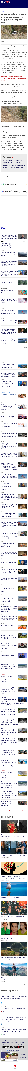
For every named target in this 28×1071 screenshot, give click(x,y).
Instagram (24, 191)
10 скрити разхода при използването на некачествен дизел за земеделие (13, 958)
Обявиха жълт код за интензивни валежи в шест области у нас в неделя (8, 678)
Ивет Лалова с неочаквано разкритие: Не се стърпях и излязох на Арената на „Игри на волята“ (11, 763)
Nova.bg (16, 1042)
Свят (3, 228)
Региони (17, 6)
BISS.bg (10, 1041)
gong (4, 1034)
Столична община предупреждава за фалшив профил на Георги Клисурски (7, 384)
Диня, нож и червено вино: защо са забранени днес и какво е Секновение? (12, 835)
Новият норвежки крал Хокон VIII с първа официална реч (8, 803)
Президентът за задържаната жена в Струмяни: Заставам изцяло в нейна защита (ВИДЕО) (8, 486)
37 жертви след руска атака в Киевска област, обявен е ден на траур (8, 374)
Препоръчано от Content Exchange (18, 984)
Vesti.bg (12, 1042)
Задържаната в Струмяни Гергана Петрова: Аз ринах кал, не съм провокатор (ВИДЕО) (9, 446)
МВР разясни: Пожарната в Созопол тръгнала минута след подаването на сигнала (9, 731)
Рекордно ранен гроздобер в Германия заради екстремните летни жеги (9, 589)
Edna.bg (8, 1042)
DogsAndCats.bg (20, 1040)
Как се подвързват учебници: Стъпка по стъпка (7, 292)
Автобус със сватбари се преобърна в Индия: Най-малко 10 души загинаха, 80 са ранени (13, 79)
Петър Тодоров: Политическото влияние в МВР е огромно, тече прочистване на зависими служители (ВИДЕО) (9, 535)
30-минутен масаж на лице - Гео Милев (9, 396)
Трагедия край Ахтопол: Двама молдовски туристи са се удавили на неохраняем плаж (9, 667)
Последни (5, 6)
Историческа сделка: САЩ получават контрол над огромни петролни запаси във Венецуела (9, 497)
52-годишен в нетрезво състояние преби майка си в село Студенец (9, 515)
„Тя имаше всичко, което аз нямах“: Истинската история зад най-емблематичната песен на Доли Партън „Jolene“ (13, 1019)
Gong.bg (14, 1040)
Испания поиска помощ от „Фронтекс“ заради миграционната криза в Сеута (9, 524)
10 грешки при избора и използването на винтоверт (13, 917)
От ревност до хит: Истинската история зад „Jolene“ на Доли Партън (9, 416)
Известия (24, 1057)
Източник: (3, 177)
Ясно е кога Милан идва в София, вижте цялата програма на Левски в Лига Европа (13, 1030)
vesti (4, 1024)
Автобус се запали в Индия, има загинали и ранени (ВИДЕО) (13, 161)
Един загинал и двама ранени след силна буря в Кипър (9, 254)
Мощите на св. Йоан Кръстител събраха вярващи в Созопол (7, 366)
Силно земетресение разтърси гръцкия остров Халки (9, 300)
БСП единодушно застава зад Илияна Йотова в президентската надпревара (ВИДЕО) (9, 426)
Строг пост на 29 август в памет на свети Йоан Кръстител (9, 506)
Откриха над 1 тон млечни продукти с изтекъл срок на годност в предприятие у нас (9, 455)
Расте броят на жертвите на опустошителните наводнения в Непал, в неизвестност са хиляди (9, 436)
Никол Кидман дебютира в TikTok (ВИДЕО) (9, 578)
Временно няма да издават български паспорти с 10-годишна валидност (9, 618)
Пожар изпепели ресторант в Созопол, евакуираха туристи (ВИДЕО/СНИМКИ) (8, 599)
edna (4, 1011)
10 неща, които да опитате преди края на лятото (13, 978)
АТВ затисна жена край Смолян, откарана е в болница (8, 282)
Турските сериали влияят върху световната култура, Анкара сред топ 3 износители (9, 609)
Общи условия (20, 1062)
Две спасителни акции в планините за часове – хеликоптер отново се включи (8, 313)
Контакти (23, 1054)
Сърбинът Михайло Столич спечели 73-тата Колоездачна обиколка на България (9, 273)
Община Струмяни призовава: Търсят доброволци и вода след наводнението (9, 794)
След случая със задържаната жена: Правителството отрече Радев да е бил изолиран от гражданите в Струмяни (9, 466)
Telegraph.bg (21, 1042)
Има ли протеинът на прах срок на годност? (14, 855)
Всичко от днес (14, 811)
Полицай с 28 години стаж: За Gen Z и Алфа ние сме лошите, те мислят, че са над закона (9, 646)
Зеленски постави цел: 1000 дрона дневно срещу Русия (9, 562)
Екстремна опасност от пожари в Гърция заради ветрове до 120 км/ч (9, 545)
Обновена (3, 674)
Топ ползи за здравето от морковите (9, 626)
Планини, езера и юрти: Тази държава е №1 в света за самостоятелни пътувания (8, 636)
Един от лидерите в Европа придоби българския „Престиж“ (8, 245)
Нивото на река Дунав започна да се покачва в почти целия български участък (9, 341)
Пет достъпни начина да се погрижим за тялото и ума (9, 553)
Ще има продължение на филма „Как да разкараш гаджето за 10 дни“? (9, 571)
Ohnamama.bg (16, 1041)
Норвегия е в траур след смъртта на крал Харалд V (9, 321)
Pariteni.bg (4, 1042)
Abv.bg (4, 1040)
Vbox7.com (9, 1040)
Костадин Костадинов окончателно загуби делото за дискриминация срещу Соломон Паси (9, 331)
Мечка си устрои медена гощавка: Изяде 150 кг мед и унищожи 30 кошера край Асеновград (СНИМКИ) (9, 721)
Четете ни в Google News (14, 1050)
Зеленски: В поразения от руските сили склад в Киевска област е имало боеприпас (9, 263)
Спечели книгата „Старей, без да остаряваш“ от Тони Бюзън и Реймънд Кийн (13, 877)
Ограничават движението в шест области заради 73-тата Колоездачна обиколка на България (9, 711)
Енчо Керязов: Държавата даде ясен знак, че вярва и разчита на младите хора (9, 236)
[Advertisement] (14, 210)
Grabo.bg (21, 1041)
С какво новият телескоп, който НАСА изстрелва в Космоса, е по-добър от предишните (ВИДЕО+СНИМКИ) (14, 998)
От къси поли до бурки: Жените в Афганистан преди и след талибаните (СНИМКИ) (9, 741)
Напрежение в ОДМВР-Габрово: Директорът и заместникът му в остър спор (8, 690)
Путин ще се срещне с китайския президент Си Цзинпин (8, 655)
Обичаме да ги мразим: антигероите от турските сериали (12, 937)
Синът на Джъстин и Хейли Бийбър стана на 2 (13, 1008)
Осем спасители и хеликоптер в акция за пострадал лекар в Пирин (9, 476)
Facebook (16, 191)
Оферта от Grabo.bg (5, 392)
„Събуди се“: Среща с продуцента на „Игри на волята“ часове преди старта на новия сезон (8, 753)
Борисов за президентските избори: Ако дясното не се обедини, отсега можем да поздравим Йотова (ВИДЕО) (13, 701)
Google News (7, 191)
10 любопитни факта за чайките (10, 897)
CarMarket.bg (5, 1041)
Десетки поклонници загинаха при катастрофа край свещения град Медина (14, 167)
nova (4, 1003)
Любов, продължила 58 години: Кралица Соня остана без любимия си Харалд (8, 407)
